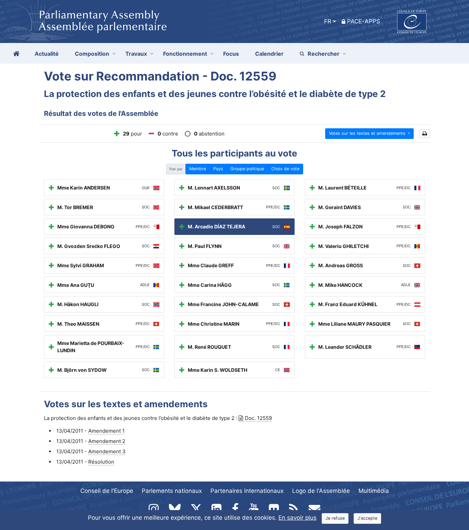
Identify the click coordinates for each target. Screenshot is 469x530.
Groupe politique (247, 168)
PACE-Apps (363, 21)
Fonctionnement (185, 53)
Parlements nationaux (172, 490)
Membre (197, 168)
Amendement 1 (106, 431)
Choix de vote (285, 168)
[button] (424, 133)
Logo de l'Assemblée (321, 490)
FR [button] (327, 21)
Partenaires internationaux (247, 490)
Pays (218, 168)
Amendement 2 (106, 441)
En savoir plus (297, 517)
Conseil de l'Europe (106, 490)
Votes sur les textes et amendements (368, 133)
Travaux (136, 53)
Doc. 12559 (258, 418)
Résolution (101, 461)
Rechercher (324, 53)
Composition (92, 53)
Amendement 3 (107, 451)
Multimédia (373, 490)
